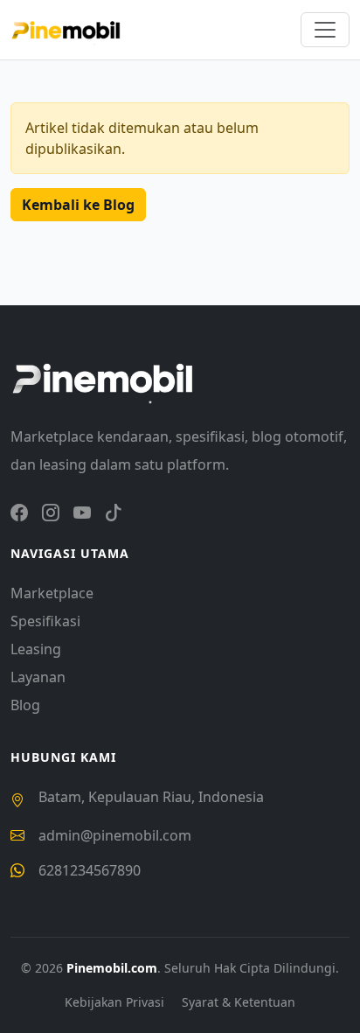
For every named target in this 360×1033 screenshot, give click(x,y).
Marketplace (51, 593)
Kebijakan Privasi (116, 1002)
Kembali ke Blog (78, 204)
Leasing (35, 649)
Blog (25, 705)
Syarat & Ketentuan (238, 1002)
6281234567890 (89, 870)
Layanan (38, 677)
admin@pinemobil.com (114, 835)
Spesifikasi (45, 621)
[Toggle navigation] (325, 29)
